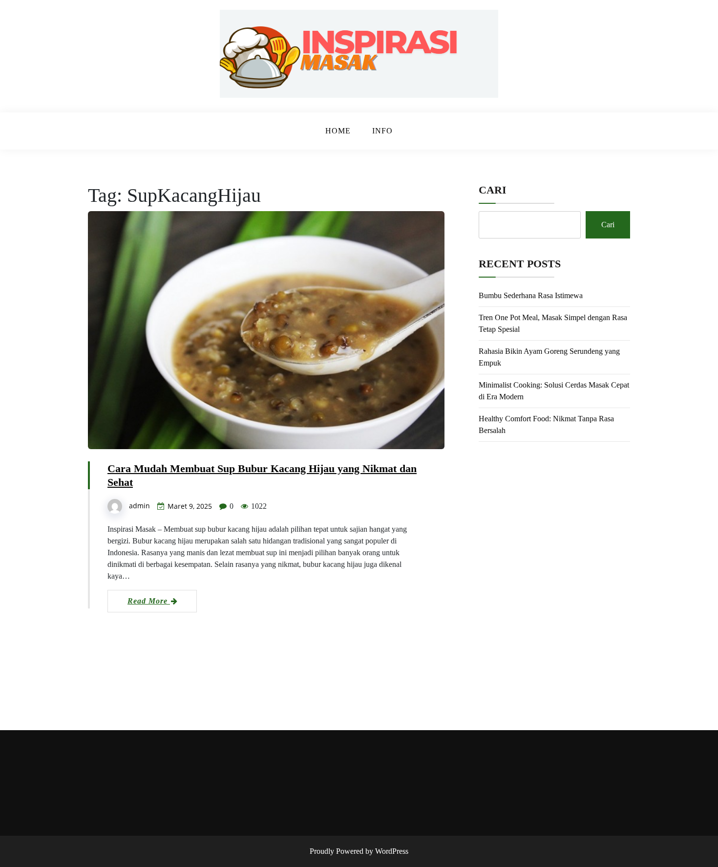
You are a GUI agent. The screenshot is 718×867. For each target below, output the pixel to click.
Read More (148, 601)
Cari (493, 190)
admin (139, 505)
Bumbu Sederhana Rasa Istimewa (531, 295)
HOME (338, 131)
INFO (382, 131)
